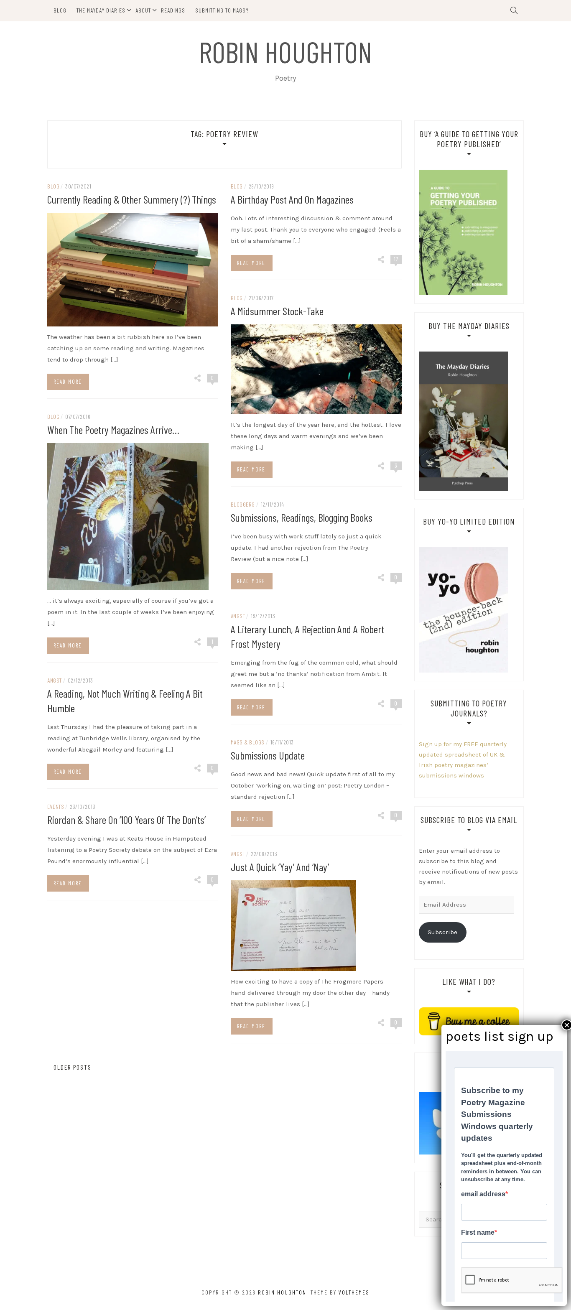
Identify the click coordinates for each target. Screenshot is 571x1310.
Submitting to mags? (222, 10)
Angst (238, 615)
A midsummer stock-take (277, 310)
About (143, 10)
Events (55, 806)
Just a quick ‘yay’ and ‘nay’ (280, 866)
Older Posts (71, 1067)
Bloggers (243, 504)
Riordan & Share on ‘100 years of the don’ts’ (126, 819)
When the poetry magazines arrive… (113, 429)
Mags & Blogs (248, 742)
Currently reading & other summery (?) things (131, 199)
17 (396, 259)
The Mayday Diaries (100, 10)
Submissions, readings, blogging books (301, 517)
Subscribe (442, 932)
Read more (68, 381)
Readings (173, 10)
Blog (60, 10)
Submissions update (268, 755)
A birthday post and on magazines (292, 199)
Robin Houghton (285, 51)
